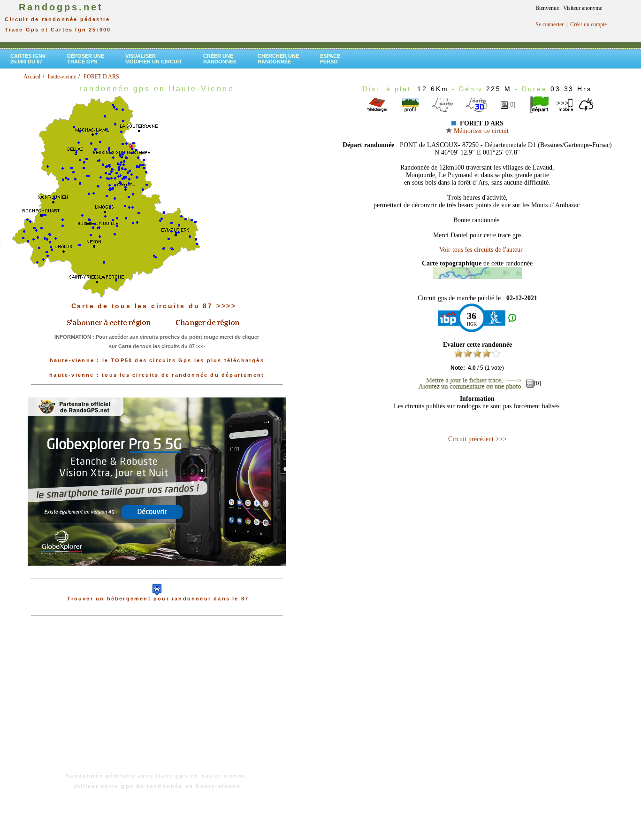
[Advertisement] (157, 699)
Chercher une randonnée (278, 58)
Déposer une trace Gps (85, 58)
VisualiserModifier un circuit (153, 58)
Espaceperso (330, 58)
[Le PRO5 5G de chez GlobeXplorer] (157, 573)
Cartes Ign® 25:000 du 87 (28, 58)
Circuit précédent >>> (477, 439)
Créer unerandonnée (220, 58)
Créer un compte (588, 24)
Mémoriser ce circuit (480, 130)
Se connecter (549, 24)
